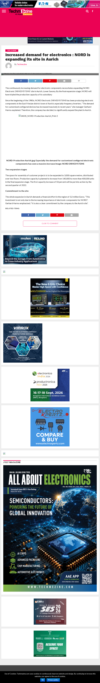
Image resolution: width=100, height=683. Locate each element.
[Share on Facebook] (28, 214)
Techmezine (22, 64)
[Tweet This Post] (43, 214)
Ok (43, 680)
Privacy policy (53, 680)
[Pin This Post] (57, 214)
